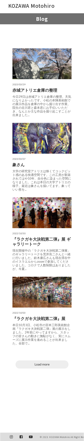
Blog (42, 18)
